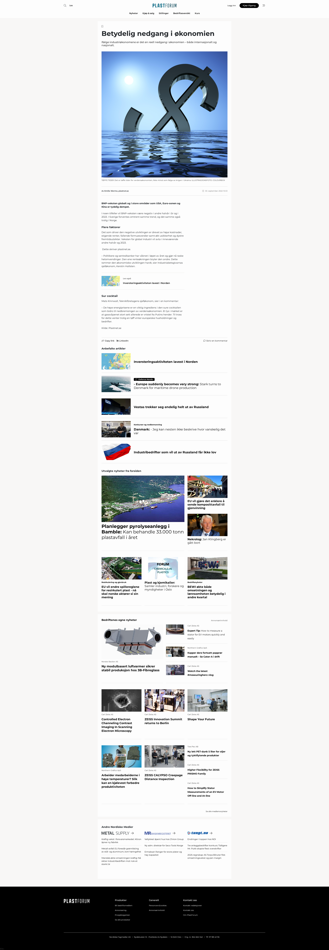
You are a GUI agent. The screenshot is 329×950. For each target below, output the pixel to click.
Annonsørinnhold (156, 910)
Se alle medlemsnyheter (216, 811)
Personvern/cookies (158, 905)
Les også (127, 278)
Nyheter (133, 13)
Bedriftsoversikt (181, 13)
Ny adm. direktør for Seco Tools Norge (164, 845)
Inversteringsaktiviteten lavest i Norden (146, 283)
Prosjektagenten (122, 915)
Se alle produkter (122, 920)
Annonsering (120, 910)
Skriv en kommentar (216, 341)
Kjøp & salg (148, 13)
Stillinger (164, 13)
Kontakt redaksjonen (192, 905)
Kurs (197, 13)
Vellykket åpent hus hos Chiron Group (164, 839)
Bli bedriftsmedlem (123, 905)
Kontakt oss (188, 910)
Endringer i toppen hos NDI (202, 839)
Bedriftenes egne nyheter (119, 620)
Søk (71, 5)
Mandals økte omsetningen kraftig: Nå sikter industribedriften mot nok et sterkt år (121, 861)
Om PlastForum (190, 915)
